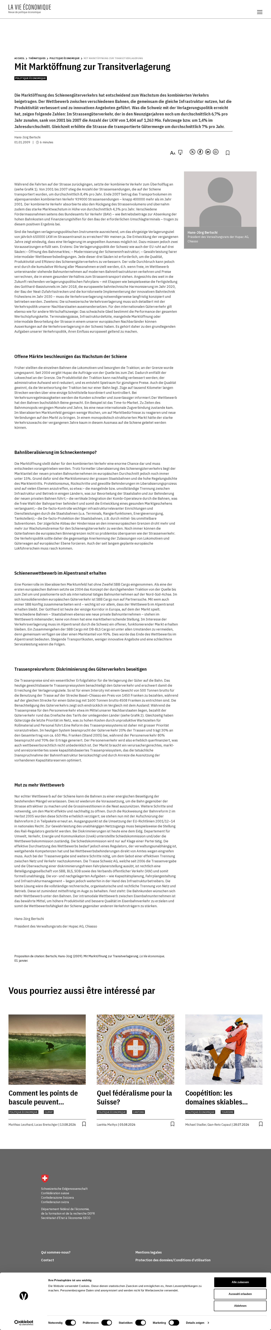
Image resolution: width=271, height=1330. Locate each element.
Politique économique (64, 58)
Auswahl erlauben (240, 1293)
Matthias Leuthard (20, 1124)
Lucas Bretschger (46, 1124)
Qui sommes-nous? (55, 1252)
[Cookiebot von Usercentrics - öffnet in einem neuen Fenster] (24, 1323)
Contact (47, 1260)
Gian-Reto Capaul (219, 1124)
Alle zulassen (240, 1282)
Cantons (138, 1112)
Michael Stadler (195, 1124)
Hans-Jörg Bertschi (27, 137)
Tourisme (227, 1112)
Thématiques (37, 58)
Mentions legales (149, 1252)
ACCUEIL (19, 58)
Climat (49, 1112)
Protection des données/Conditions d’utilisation (173, 1260)
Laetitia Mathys (107, 1124)
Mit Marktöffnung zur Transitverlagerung (113, 58)
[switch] (106, 1323)
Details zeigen (195, 1322)
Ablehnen (240, 1305)
